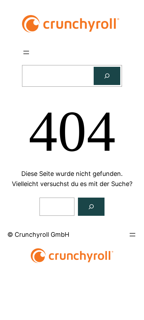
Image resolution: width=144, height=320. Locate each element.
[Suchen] (107, 76)
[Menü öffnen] (26, 52)
